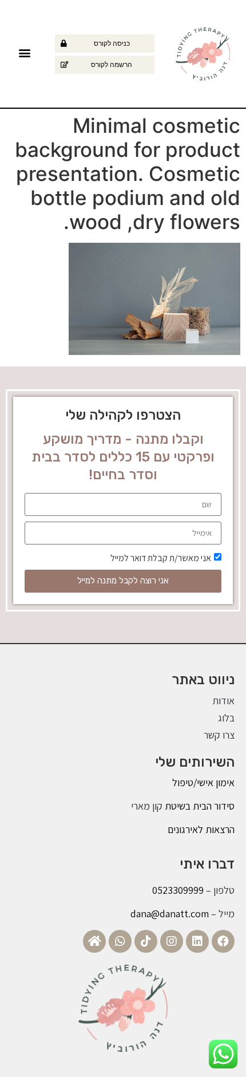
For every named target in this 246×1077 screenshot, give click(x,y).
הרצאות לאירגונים (201, 829)
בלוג (226, 717)
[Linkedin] (197, 941)
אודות (223, 700)
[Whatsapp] (120, 941)
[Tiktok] (145, 941)
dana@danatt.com (169, 913)
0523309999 (178, 890)
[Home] (94, 941)
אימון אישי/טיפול (203, 782)
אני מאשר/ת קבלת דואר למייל (160, 557)
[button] (24, 52)
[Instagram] (171, 941)
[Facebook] (223, 941)
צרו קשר (219, 734)
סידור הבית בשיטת (198, 805)
